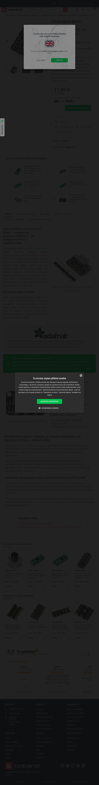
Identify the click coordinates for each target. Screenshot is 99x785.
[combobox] (81, 375)
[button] (49, 408)
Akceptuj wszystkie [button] (49, 401)
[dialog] (49, 392)
